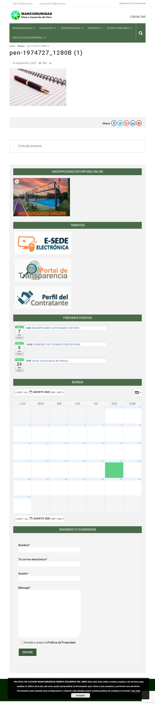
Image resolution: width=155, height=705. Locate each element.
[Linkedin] (133, 123)
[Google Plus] (126, 123)
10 (29, 443)
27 (84, 479)
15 (121, 443)
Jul (25, 392)
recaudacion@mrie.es (53, 3)
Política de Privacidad (61, 642)
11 (47, 443)
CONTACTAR (138, 16)
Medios (21, 46)
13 (84, 443)
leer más (136, 690)
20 (84, 461)
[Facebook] (114, 123)
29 (121, 479)
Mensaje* (24, 587)
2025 (19, 392)
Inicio (12, 46)
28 (103, 479)
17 (29, 461)
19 (66, 461)
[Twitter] (120, 123)
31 (29, 497)
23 (139, 461)
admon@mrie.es (23, 3)
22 (121, 461)
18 (47, 461)
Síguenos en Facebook (132, 3)
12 (66, 443)
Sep (53, 392)
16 (139, 443)
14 (103, 443)
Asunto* (23, 573)
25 (47, 479)
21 (103, 461)
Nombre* (24, 545)
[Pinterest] (139, 123)
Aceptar (80, 695)
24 (29, 479)
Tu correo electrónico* (32, 559)
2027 (60, 392)
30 (139, 479)
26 (66, 479)
